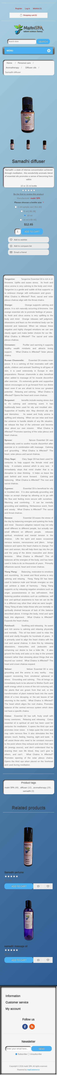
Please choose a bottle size (28, 202)
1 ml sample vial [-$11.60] (30, 207)
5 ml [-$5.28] (30, 211)
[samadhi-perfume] (28, 842)
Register (18, 9)
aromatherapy (39, 787)
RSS (32, 1026)
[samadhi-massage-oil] (28, 916)
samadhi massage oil (15, 946)
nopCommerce (33, 1070)
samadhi (27, 791)
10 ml (29, 215)
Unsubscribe (36, 1054)
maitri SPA (35, 198)
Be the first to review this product (28, 194)
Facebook (25, 1026)
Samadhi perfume (14, 872)
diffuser (23, 787)
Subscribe (22, 1054)
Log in (27, 9)
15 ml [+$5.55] (29, 220)
